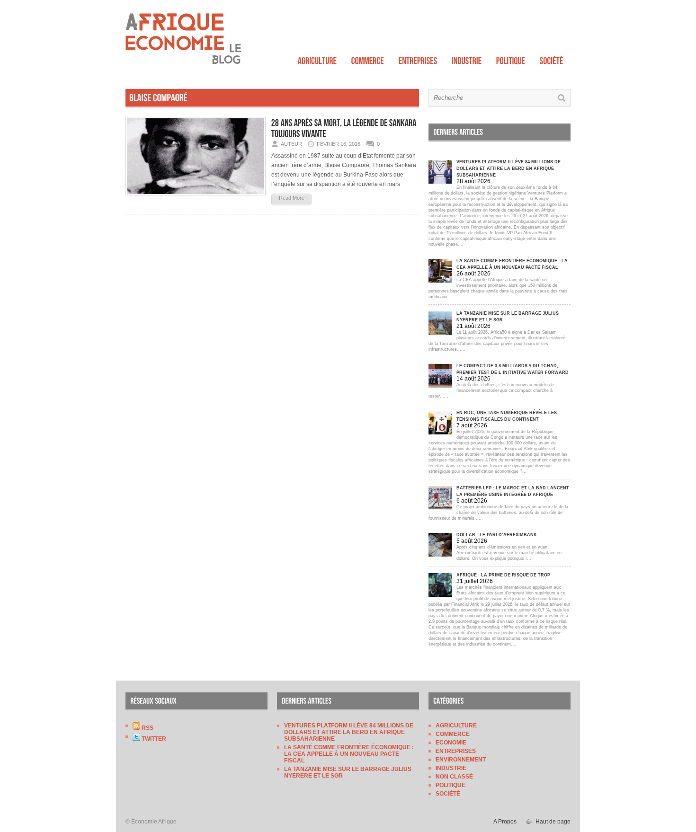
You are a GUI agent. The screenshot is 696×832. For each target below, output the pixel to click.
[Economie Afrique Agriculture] (317, 58)
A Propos (505, 821)
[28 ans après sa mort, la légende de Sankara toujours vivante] (195, 198)
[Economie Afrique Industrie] (467, 58)
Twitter (153, 738)
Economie (451, 742)
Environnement (461, 759)
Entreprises (456, 751)
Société (448, 793)
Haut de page (553, 821)
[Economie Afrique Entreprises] (418, 58)
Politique (450, 785)
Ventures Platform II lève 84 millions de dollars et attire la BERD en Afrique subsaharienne (348, 732)
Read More (291, 198)
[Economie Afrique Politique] (511, 58)
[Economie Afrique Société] (552, 58)
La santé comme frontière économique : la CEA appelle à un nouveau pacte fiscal (349, 754)
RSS (146, 728)
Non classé (454, 776)
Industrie (451, 768)
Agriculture (456, 725)
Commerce (453, 734)
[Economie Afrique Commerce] (368, 58)
